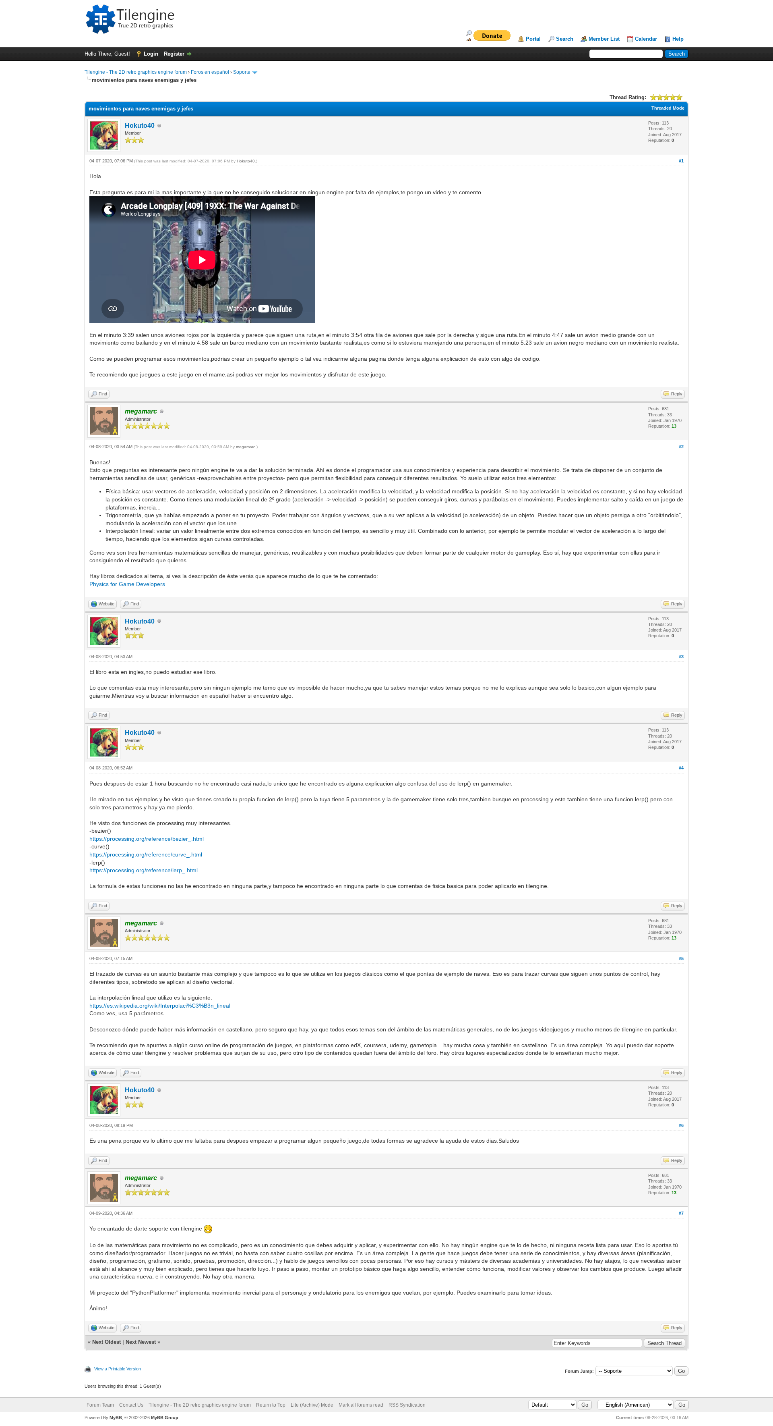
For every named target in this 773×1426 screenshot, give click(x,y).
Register (174, 54)
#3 (681, 656)
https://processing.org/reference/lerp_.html (143, 870)
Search (564, 39)
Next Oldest (106, 1342)
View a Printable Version (117, 1368)
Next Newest (141, 1342)
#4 (681, 767)
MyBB (116, 1417)
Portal (533, 39)
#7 (681, 1213)
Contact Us (131, 1405)
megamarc (245, 447)
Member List (604, 39)
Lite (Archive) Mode (312, 1405)
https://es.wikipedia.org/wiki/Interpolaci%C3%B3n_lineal (159, 1005)
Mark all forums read (361, 1405)
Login (151, 54)
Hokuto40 (140, 125)
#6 (681, 1125)
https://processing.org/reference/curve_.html (145, 854)
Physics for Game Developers (127, 584)
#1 (681, 160)
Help (678, 39)
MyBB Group (164, 1417)
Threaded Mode (667, 108)
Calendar (646, 39)
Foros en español (210, 72)
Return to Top (270, 1405)
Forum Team (100, 1405)
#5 (681, 958)
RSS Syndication (407, 1405)
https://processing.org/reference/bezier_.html (146, 839)
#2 (681, 446)
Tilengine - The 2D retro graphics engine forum (136, 72)
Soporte (241, 72)
